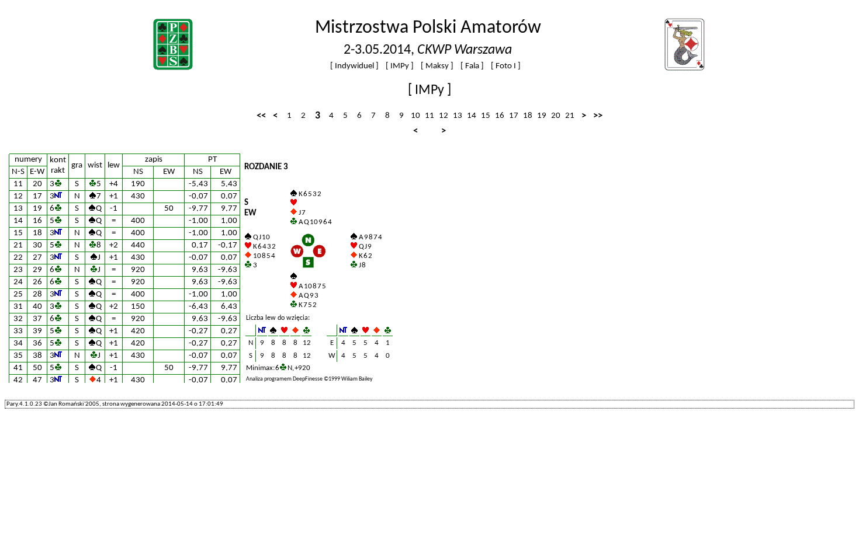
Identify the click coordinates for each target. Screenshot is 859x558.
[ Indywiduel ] (354, 66)
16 (499, 115)
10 (415, 115)
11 (429, 115)
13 (457, 115)
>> (597, 116)
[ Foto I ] (506, 66)
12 (443, 115)
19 (541, 115)
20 (555, 115)
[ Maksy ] (437, 66)
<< (261, 116)
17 (513, 115)
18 (527, 115)
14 (471, 115)
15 (485, 115)
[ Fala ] (472, 66)
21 (569, 115)
